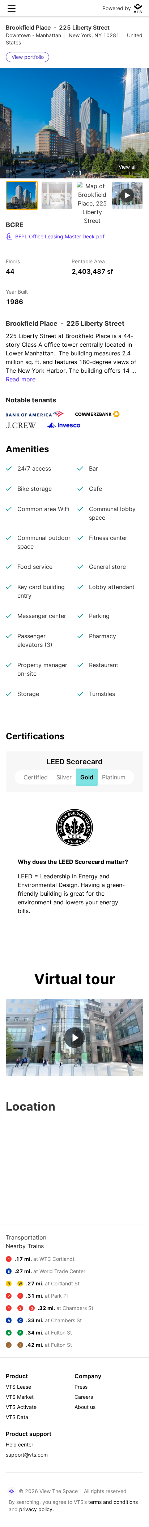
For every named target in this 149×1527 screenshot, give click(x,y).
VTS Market (20, 1397)
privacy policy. (36, 1509)
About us (84, 1407)
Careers (83, 1397)
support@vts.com (27, 1455)
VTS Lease (18, 1387)
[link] (69, 236)
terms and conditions (113, 1502)
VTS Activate (21, 1407)
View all (127, 167)
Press (81, 1387)
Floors (13, 261)
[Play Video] (74, 1038)
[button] (74, 139)
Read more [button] (20, 379)
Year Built (17, 291)
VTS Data (17, 1417)
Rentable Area (88, 261)
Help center (19, 1444)
